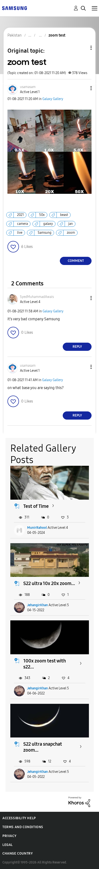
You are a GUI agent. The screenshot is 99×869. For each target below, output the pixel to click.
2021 (20, 215)
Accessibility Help (19, 818)
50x (42, 215)
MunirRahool (37, 528)
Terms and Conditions (22, 827)
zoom (71, 233)
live (19, 233)
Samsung (44, 233)
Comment (76, 261)
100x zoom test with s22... (44, 664)
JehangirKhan (37, 605)
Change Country (17, 853)
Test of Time (36, 506)
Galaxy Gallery (52, 99)
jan (70, 224)
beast (64, 215)
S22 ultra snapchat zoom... (42, 747)
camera (22, 224)
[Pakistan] (14, 8)
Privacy (9, 836)
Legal (7, 845)
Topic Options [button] (83, 47)
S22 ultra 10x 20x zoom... (49, 583)
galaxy (48, 224)
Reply (77, 347)
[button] (83, 88)
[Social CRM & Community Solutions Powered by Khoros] (79, 801)
